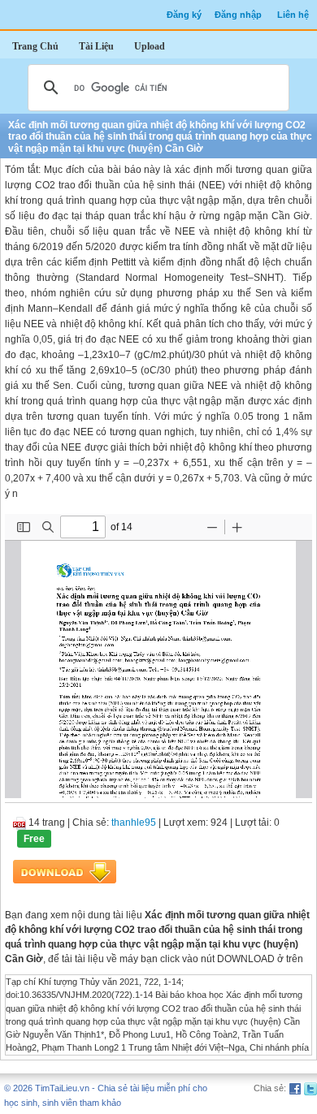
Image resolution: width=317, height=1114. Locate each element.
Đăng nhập (238, 14)
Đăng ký (184, 14)
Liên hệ (293, 14)
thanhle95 (133, 822)
